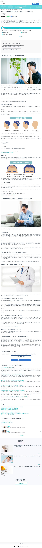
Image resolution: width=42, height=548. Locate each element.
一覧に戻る (21, 435)
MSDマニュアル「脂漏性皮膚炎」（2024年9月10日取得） (10, 409)
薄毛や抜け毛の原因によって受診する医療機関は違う (12, 43)
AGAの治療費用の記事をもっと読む (7, 422)
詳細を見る (20, 36)
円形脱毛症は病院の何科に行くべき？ (7, 152)
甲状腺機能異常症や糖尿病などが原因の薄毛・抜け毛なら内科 (13, 45)
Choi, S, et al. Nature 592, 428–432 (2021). (8, 414)
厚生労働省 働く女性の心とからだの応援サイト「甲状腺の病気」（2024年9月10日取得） (15, 413)
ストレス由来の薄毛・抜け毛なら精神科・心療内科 (11, 46)
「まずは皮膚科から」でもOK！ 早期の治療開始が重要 (12, 48)
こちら (17, 326)
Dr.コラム (4, 9)
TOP (1, 9)
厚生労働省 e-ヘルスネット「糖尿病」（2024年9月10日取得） (11, 412)
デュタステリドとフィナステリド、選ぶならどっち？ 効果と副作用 (12, 385)
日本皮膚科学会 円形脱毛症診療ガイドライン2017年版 (9, 408)
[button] (40, 3)
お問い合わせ (21, 483)
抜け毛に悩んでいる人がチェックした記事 (10, 49)
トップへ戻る (21, 543)
